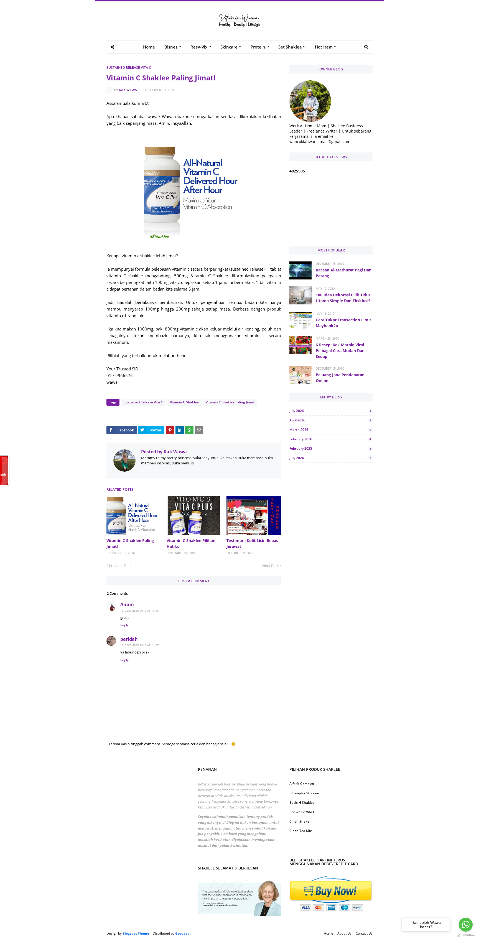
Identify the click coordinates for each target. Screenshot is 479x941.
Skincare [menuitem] (229, 47)
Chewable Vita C (302, 812)
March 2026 (330, 429)
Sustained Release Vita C (128, 67)
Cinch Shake (299, 821)
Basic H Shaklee (302, 802)
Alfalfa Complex (301, 783)
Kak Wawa (128, 90)
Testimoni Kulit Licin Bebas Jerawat (252, 543)
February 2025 (330, 448)
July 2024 (330, 458)
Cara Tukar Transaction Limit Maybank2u (343, 322)
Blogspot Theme (136, 933)
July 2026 (330, 410)
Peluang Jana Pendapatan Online (340, 377)
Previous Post (120, 565)
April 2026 (330, 420)
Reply (124, 625)
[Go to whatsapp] (466, 925)
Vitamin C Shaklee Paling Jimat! (130, 543)
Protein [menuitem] (258, 47)
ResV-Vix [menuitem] (198, 47)
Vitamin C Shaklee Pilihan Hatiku (191, 543)
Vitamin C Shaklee (184, 402)
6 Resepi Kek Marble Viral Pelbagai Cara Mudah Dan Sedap (340, 350)
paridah (129, 639)
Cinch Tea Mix (300, 830)
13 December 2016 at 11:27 (139, 645)
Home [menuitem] (149, 47)
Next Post (270, 565)
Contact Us (364, 933)
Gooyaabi (183, 933)
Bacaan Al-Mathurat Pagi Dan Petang (343, 272)
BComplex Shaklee (304, 793)
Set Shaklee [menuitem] (290, 47)
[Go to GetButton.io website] (466, 935)
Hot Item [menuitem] (324, 47)
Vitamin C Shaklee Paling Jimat (230, 402)
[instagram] (309, 848)
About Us (344, 933)
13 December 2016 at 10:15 (139, 610)
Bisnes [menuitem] (170, 47)
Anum (127, 604)
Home (328, 933)
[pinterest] (352, 848)
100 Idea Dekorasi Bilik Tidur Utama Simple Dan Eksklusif (343, 297)
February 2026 (330, 439)
